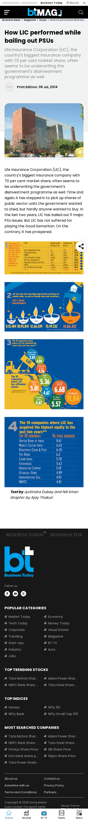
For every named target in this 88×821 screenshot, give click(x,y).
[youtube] (15, 593)
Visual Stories (58, 630)
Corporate (17, 630)
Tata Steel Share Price (63, 685)
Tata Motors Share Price (24, 678)
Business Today (52, 3)
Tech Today (18, 623)
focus (42, 20)
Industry (15, 649)
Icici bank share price (24, 756)
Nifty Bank (16, 714)
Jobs (12, 656)
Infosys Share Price (23, 749)
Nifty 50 (54, 707)
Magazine (55, 636)
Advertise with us (17, 785)
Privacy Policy (54, 785)
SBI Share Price (59, 749)
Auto (52, 649)
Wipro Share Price (62, 756)
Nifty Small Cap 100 (63, 714)
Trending (16, 636)
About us (11, 778)
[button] (79, 814)
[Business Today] (45, 12)
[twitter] (23, 593)
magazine (30, 20)
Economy (55, 616)
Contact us (52, 778)
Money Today (58, 623)
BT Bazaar (73, 3)
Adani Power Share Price (63, 678)
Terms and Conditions (21, 792)
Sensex (14, 707)
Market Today (19, 616)
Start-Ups (16, 643)
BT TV (52, 643)
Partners (50, 792)
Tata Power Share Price (24, 762)
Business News (11, 20)
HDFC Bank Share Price (24, 685)
